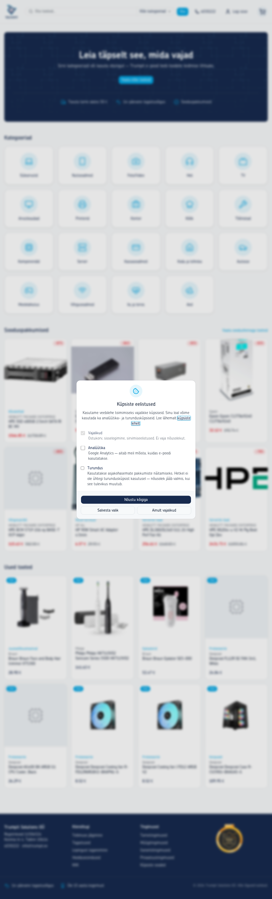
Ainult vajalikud (164, 510)
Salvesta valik (107, 510)
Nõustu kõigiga (136, 499)
